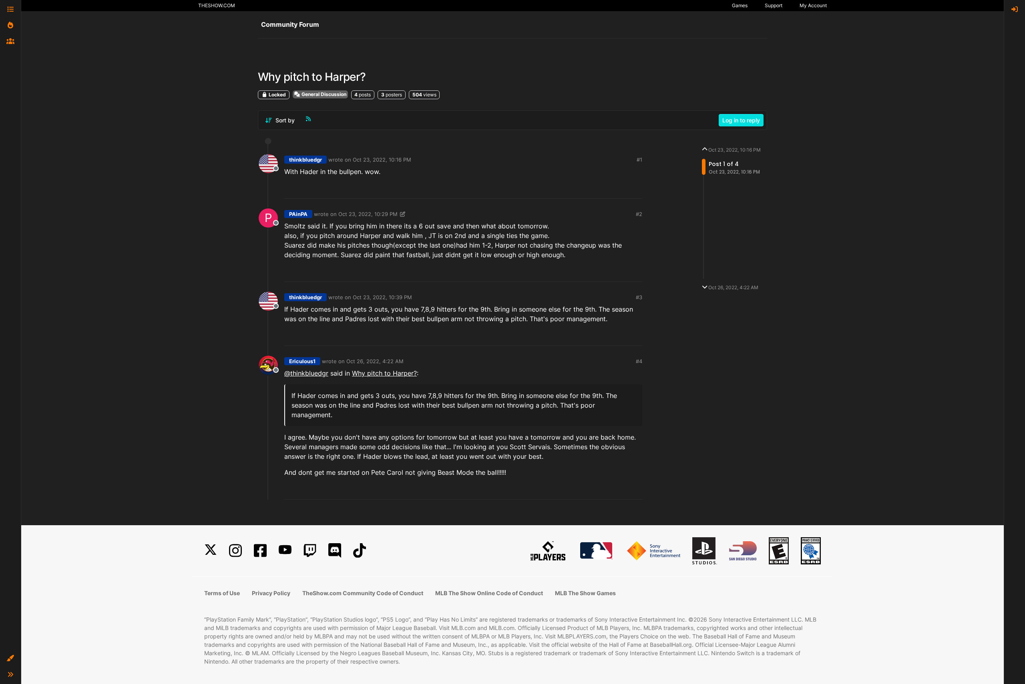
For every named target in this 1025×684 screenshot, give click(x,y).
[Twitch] (309, 550)
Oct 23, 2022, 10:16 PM (382, 159)
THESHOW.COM (216, 5)
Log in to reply (741, 120)
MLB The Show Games (585, 593)
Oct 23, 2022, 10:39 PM (382, 297)
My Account (813, 5)
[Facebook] (260, 550)
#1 (639, 159)
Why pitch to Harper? (384, 373)
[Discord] (334, 550)
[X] (210, 550)
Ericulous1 (302, 361)
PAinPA (298, 214)
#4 (639, 361)
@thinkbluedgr (306, 373)
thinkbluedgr (305, 159)
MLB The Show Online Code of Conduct (489, 593)
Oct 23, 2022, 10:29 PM (368, 214)
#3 (639, 297)
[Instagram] (235, 550)
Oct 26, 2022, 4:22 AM (375, 361)
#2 (639, 214)
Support (773, 5)
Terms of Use (222, 593)
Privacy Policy (271, 593)
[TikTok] (359, 550)
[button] (10, 658)
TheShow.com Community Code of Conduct (362, 593)
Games (740, 5)
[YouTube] (285, 550)
